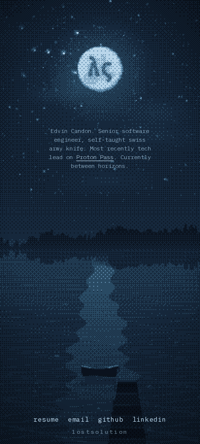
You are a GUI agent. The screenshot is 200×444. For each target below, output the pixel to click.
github (111, 419)
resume (46, 419)
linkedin (150, 419)
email (78, 419)
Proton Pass (95, 157)
